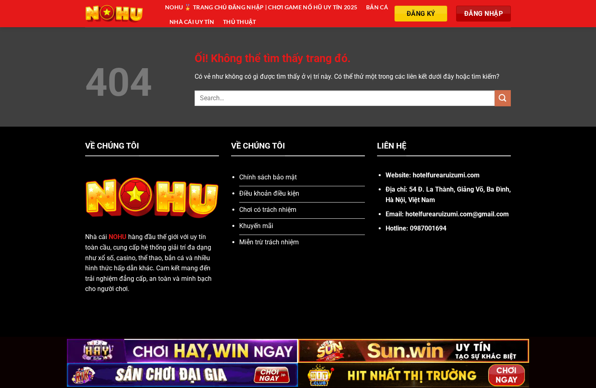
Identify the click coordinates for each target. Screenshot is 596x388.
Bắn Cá (377, 7)
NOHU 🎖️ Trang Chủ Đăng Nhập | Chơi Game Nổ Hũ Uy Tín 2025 (261, 7)
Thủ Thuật (239, 21)
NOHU (117, 237)
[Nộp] (503, 98)
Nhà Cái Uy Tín (191, 21)
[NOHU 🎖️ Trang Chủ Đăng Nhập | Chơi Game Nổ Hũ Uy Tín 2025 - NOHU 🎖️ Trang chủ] (119, 13)
